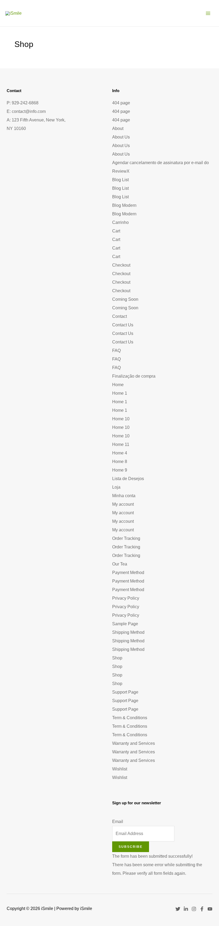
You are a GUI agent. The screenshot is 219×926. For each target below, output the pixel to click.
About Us (121, 137)
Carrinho (120, 222)
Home (118, 384)
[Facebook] (202, 909)
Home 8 (119, 461)
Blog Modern (124, 205)
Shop (117, 658)
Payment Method (128, 572)
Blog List (120, 179)
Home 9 (119, 470)
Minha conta (123, 495)
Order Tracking (126, 538)
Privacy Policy (125, 598)
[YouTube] (210, 909)
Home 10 (121, 419)
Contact (119, 316)
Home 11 (120, 444)
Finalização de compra (133, 376)
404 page (121, 103)
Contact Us (122, 325)
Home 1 (119, 393)
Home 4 (119, 453)
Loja (116, 487)
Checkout (121, 265)
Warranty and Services (133, 743)
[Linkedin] (185, 909)
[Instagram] (193, 909)
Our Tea (119, 564)
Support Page (125, 692)
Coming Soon (125, 299)
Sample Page (125, 624)
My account (123, 504)
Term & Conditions (129, 717)
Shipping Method (128, 632)
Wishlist (119, 769)
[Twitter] (177, 909)
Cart (116, 231)
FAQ (116, 350)
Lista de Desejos (128, 478)
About (117, 128)
